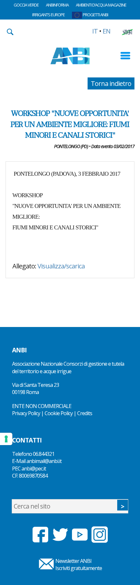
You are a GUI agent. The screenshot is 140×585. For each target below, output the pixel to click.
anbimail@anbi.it (44, 461)
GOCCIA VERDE (26, 5)
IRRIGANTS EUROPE (48, 15)
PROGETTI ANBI (95, 15)
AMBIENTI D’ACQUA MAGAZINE (101, 5)
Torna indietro (111, 83)
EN (106, 31)
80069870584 (33, 475)
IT (95, 31)
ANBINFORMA (57, 5)
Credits (84, 413)
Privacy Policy (26, 413)
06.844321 (43, 453)
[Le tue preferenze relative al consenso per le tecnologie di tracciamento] (6, 439)
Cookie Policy (59, 413)
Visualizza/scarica (61, 266)
